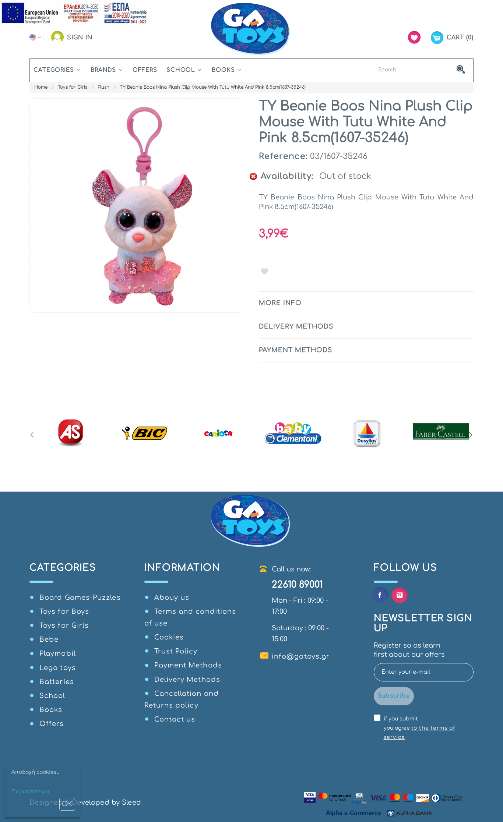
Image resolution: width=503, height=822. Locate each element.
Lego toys (57, 668)
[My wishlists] (414, 37)
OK (67, 804)
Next (471, 435)
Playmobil (57, 653)
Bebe (49, 639)
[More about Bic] (145, 433)
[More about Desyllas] (367, 433)
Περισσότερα (30, 791)
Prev (32, 435)
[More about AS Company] (71, 433)
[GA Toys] (251, 29)
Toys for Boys (64, 611)
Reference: (283, 156)
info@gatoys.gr (301, 656)
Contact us (175, 719)
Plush (103, 87)
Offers (145, 70)
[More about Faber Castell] (441, 433)
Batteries (56, 681)
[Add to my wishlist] (264, 271)
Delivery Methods (187, 679)
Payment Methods (188, 665)
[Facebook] (380, 595)
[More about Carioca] (219, 433)
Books (223, 70)
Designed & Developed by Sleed (85, 802)
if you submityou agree (419, 728)
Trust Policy (176, 651)
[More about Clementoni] (293, 433)
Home (41, 87)
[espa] (73, 13)
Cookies (169, 637)
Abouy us (172, 597)
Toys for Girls (72, 87)
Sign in (79, 37)
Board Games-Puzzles (80, 597)
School (180, 70)
